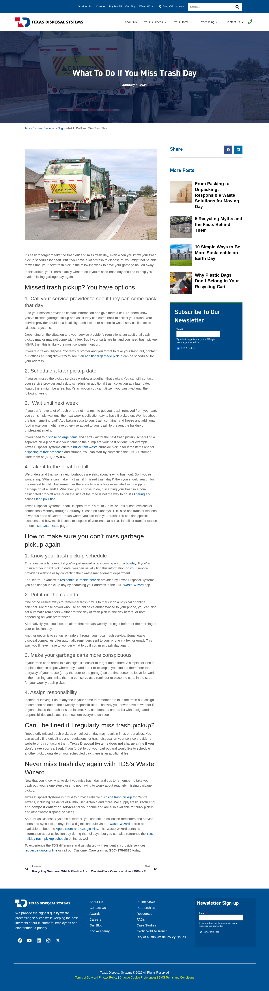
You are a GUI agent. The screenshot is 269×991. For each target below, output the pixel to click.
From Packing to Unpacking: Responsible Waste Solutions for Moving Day (217, 195)
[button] (228, 150)
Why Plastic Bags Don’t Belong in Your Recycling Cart (217, 281)
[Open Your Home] (191, 22)
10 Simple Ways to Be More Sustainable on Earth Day (217, 252)
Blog (60, 128)
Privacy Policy (108, 977)
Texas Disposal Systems (40, 128)
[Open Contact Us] (242, 22)
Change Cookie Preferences (137, 977)
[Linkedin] (39, 940)
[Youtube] (29, 940)
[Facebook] (20, 940)
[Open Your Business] (165, 22)
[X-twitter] (58, 940)
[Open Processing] (216, 22)
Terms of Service (86, 977)
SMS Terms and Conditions (176, 977)
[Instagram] (48, 940)
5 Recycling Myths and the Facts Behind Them (218, 224)
